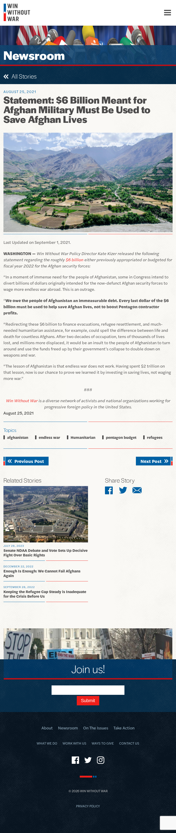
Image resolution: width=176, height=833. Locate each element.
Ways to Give (103, 743)
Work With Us (74, 743)
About (47, 728)
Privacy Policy (88, 806)
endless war (49, 437)
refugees (154, 437)
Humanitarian (83, 437)
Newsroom (68, 728)
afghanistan (17, 437)
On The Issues (95, 728)
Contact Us (129, 743)
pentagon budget (121, 437)
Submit (88, 700)
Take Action (124, 728)
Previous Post (29, 461)
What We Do (47, 743)
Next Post (151, 461)
